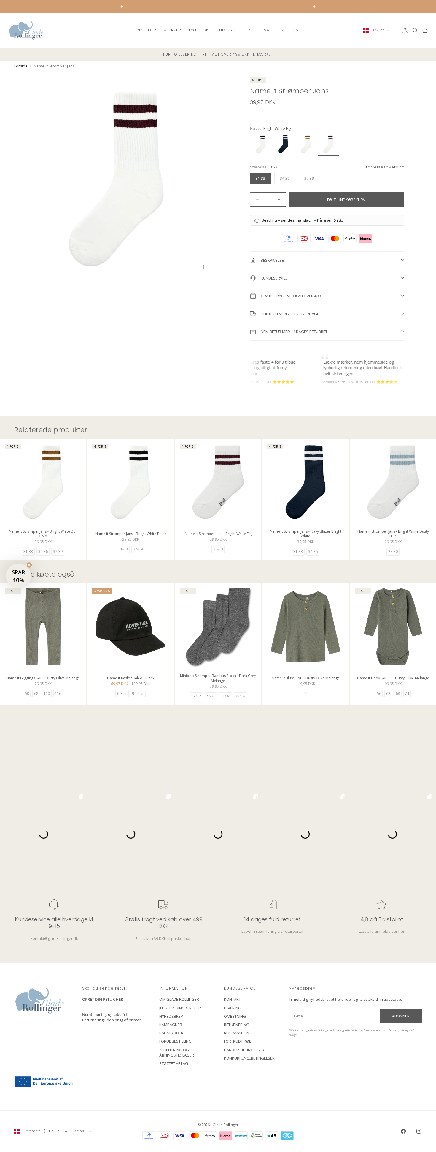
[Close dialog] (326, 504)
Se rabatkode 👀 (160, 608)
